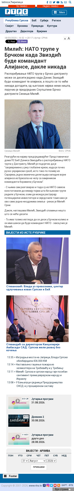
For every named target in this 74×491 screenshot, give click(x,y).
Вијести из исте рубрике (25, 232)
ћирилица (17, 2)
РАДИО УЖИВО (50, 6)
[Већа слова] (68, 38)
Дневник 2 (37, 416)
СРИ (29, 455)
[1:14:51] (18, 438)
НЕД (64, 455)
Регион (56, 20)
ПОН (10, 455)
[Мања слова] (65, 38)
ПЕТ (47, 455)
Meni (62, 12)
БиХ (34, 20)
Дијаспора (26, 31)
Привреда (37, 25)
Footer (12, 476)
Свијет (9, 25)
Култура (52, 25)
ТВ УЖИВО (21, 6)
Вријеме (42, 31)
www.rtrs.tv (35, 485)
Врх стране (62, 489)
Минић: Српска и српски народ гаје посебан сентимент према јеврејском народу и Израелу (37, 375)
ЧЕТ (38, 455)
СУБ (55, 455)
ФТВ (71, 485)
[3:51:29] (18, 402)
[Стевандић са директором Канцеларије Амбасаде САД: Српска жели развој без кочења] (37, 317)
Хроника (22, 25)
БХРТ (64, 485)
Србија (44, 20)
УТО (20, 455)
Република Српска (16, 20)
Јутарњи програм (42, 399)
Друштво (11, 31)
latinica (6, 2)
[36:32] (18, 420)
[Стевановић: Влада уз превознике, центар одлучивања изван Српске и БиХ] (37, 259)
